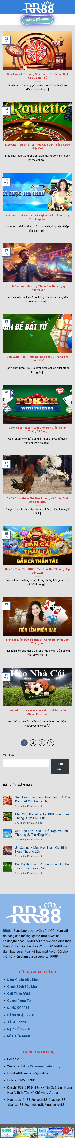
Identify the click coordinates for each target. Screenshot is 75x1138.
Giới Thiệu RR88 (18, 994)
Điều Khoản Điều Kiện (23, 980)
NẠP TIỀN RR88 (18, 1029)
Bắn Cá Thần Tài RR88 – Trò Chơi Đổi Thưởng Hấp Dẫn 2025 (37, 570)
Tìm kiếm (9, 755)
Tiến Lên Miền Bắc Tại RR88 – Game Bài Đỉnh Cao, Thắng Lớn (37, 641)
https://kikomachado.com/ (41, 1066)
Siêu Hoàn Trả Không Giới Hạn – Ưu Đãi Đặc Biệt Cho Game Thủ (37, 75)
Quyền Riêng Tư (19, 1001)
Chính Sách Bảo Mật (22, 987)
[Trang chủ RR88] (38, 7)
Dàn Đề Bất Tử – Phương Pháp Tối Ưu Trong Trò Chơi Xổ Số (37, 358)
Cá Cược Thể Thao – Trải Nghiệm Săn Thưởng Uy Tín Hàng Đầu (37, 217)
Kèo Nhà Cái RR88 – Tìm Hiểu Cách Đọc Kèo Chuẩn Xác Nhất (37, 712)
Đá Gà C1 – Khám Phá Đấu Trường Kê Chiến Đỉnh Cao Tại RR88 (38, 500)
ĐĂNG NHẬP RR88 (20, 1015)
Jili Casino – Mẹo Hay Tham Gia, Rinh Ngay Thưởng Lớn (37, 287)
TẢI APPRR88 (17, 1022)
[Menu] (5, 7)
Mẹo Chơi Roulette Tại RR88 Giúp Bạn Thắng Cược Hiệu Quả (37, 146)
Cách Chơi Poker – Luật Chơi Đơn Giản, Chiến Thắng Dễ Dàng (37, 429)
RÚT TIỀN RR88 (18, 1036)
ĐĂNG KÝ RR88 (18, 1008)
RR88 (23, 1059)
